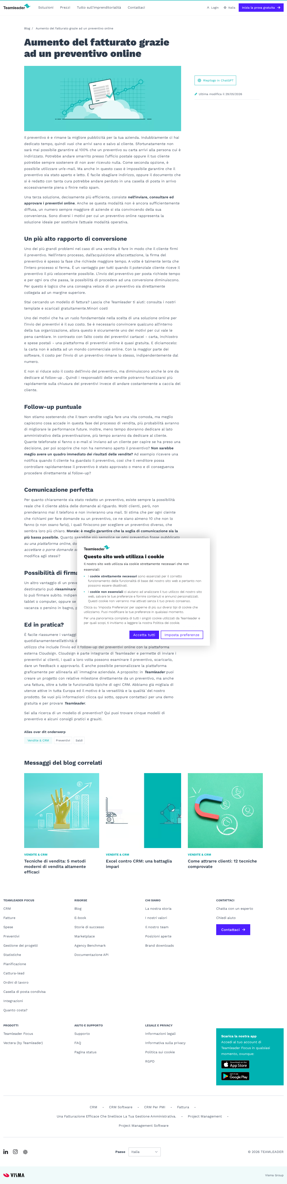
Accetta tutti (144, 635)
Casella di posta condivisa (24, 992)
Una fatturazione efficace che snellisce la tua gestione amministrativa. (116, 1116)
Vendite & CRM (38, 740)
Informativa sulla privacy (165, 1043)
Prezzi (65, 7)
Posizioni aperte (158, 936)
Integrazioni (13, 1001)
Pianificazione (14, 964)
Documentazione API (91, 955)
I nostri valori (156, 918)
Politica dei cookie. (166, 623)
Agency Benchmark (90, 945)
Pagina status (85, 1052)
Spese (8, 927)
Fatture (9, 918)
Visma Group (274, 1175)
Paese (120, 1152)
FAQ (77, 1043)
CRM (7, 909)
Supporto (82, 1034)
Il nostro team (157, 927)
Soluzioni (45, 7)
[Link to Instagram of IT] (15, 1151)
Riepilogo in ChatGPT (218, 80)
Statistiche (12, 955)
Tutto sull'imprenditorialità (99, 7)
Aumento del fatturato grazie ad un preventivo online (74, 28)
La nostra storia (158, 909)
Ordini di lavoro (16, 982)
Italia (231, 7)
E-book (80, 918)
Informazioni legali (160, 1034)
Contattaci (136, 7)
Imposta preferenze (182, 635)
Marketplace (84, 936)
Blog (27, 28)
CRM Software (120, 1107)
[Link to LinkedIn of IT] (5, 1151)
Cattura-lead (13, 973)
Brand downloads (159, 945)
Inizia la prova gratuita (258, 7)
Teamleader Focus (18, 1034)
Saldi (79, 740)
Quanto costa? (15, 1010)
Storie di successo (89, 927)
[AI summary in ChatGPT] (25, 1152)
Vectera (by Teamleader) (23, 1043)
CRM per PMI (154, 1107)
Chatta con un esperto (234, 909)
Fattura (183, 1107)
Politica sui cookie (160, 1052)
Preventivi (63, 740)
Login (215, 7)
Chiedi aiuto (226, 918)
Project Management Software (144, 1126)
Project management (205, 1116)
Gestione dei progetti (20, 945)
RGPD (150, 1061)
